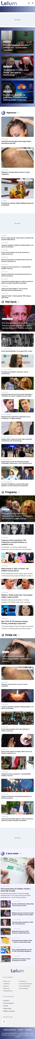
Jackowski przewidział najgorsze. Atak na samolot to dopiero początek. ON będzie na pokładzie (17, 282)
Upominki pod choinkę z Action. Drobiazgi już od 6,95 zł (21, 959)
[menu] (29, 3)
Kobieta (4, 201)
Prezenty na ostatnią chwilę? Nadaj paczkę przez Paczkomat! (17, 204)
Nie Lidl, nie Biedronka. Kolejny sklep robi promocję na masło (23, 904)
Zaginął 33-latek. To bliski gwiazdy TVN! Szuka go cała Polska (16, 296)
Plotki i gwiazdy (7, 319)
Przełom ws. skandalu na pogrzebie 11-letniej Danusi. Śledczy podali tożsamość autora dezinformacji (15, 97)
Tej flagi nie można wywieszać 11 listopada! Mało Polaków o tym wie (16, 267)
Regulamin (28, 1030)
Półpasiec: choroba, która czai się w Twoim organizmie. (15, 173)
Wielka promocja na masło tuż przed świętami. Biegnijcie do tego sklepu (23, 913)
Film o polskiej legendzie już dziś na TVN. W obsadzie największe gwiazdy (22, 950)
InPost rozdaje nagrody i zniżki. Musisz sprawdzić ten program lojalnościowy (17, 238)
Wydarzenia (7, 66)
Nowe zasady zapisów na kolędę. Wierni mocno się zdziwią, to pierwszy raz (16, 260)
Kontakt (20, 1030)
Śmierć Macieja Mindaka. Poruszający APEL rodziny (16, 351)
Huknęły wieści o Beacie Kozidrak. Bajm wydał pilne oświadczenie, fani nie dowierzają (16, 440)
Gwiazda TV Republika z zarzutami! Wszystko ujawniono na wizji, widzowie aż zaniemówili (14, 484)
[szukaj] (33, 3)
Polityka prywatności (9, 1030)
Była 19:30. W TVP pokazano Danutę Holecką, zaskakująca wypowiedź (14, 622)
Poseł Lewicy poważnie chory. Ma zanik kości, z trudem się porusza (15, 253)
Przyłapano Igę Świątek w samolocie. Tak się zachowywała (14, 372)
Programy (5, 392)
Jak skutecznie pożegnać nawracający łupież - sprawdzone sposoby (16, 142)
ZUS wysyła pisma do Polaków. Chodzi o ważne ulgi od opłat (16, 890)
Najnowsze (11, 113)
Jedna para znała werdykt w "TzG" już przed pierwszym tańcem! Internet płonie (14, 289)
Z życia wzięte (12, 853)
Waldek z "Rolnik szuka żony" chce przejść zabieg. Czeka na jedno (16, 596)
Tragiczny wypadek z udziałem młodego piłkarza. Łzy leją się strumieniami (17, 246)
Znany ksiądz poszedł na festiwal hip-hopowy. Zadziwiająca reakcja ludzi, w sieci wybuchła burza (16, 462)
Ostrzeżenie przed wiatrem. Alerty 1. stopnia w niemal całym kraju (22, 941)
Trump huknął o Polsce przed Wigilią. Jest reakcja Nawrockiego (16, 72)
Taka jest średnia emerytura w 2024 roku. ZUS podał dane (22, 923)
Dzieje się (7, 41)
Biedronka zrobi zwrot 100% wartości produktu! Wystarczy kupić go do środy (21, 932)
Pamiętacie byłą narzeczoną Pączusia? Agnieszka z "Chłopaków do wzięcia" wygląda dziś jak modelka (16, 395)
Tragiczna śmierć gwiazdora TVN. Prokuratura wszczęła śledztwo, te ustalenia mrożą (14, 542)
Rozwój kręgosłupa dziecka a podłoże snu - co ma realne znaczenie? (16, 47)
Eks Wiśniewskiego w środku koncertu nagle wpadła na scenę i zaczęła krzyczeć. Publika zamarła (17, 325)
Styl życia (10, 301)
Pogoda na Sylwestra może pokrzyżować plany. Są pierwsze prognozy (16, 275)
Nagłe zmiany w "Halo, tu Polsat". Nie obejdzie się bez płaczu (15, 570)
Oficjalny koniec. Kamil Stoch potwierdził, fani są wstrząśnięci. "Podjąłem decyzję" (15, 417)
